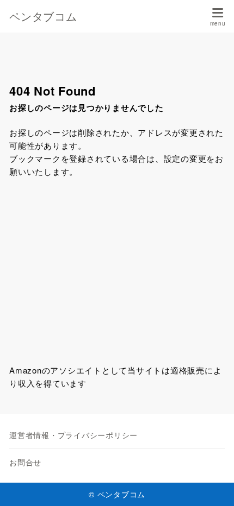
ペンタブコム (43, 16)
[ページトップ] (212, 484)
